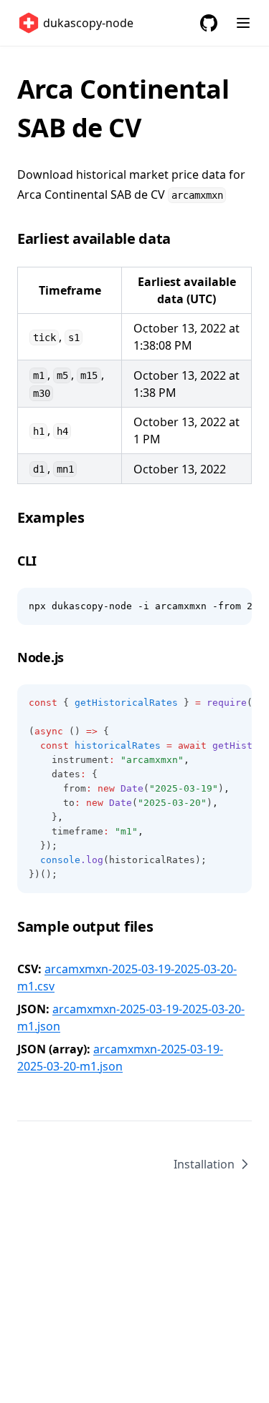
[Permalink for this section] (181, 238)
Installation (204, 1164)
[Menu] (243, 23)
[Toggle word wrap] (209, 606)
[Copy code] (233, 606)
